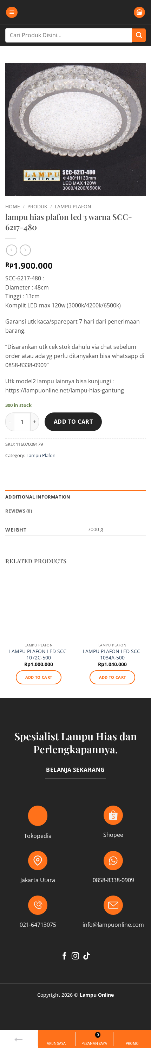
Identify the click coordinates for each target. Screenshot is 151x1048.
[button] (12, 12)
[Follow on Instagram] (75, 956)
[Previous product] (25, 250)
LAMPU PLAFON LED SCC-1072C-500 (38, 654)
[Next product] (11, 250)
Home (12, 206)
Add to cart (73, 421)
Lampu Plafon (73, 206)
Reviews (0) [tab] (18, 511)
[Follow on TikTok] (86, 956)
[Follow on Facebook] (64, 956)
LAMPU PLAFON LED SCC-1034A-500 (112, 654)
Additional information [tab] (38, 497)
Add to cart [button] (38, 677)
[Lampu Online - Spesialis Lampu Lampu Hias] (75, 12)
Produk (37, 206)
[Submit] (139, 35)
